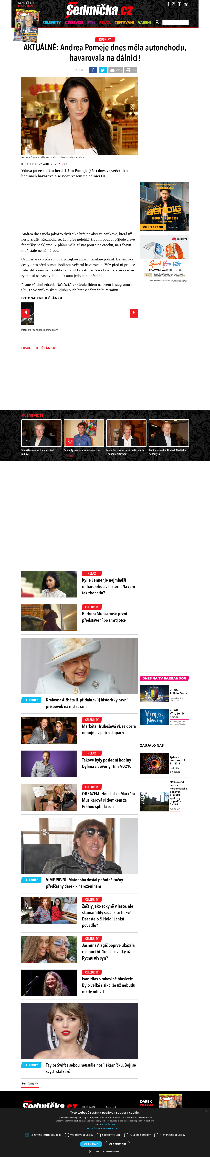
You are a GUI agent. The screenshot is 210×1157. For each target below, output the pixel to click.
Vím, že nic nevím (177, 714)
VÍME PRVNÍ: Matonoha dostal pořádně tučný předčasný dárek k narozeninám (84, 883)
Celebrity (52, 22)
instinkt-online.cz (175, 770)
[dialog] (105, 1132)
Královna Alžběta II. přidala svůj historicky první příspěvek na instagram (87, 703)
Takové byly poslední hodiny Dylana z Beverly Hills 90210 (107, 763)
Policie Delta (178, 692)
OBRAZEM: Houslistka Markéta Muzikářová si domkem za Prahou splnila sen (108, 800)
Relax (105, 22)
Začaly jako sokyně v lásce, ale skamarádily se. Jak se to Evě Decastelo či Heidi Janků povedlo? (107, 916)
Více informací (109, 1123)
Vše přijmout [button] (91, 1144)
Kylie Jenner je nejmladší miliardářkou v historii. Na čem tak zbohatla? (108, 587)
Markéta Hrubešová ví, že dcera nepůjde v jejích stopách (109, 729)
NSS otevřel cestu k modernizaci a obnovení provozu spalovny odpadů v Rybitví (178, 793)
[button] (105, 1128)
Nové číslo (26, 5)
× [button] (206, 1111)
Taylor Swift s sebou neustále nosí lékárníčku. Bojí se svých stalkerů (91, 1068)
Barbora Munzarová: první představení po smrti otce (104, 617)
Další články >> (30, 1084)
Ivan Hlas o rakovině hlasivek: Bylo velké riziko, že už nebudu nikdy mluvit (108, 985)
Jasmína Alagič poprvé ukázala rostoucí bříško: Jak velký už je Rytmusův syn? (108, 952)
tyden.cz (175, 809)
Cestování (124, 22)
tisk (133, 70)
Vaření (144, 22)
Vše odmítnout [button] (117, 1144)
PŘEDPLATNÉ (89, 1107)
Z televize (74, 22)
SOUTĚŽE (111, 1107)
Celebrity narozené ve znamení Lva (82, 450)
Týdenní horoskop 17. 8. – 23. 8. (178, 760)
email (118, 70)
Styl (91, 22)
